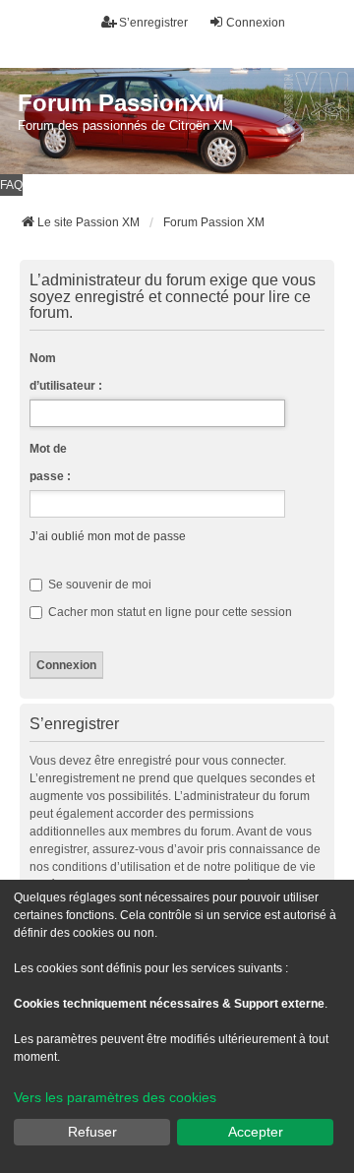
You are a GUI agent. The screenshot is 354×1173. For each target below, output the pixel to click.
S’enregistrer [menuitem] (153, 23)
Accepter (255, 1132)
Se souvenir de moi (98, 584)
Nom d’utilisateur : (66, 372)
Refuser (92, 1132)
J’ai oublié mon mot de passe (108, 536)
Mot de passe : (50, 462)
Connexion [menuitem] (255, 23)
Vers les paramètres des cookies (115, 1097)
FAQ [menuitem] (11, 185)
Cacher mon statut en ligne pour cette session (168, 612)
